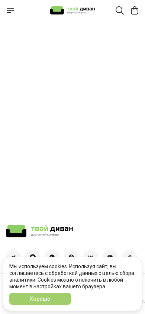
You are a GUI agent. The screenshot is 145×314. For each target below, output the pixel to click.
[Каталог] (10, 10)
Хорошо (40, 299)
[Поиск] (119, 10)
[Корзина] (134, 10)
